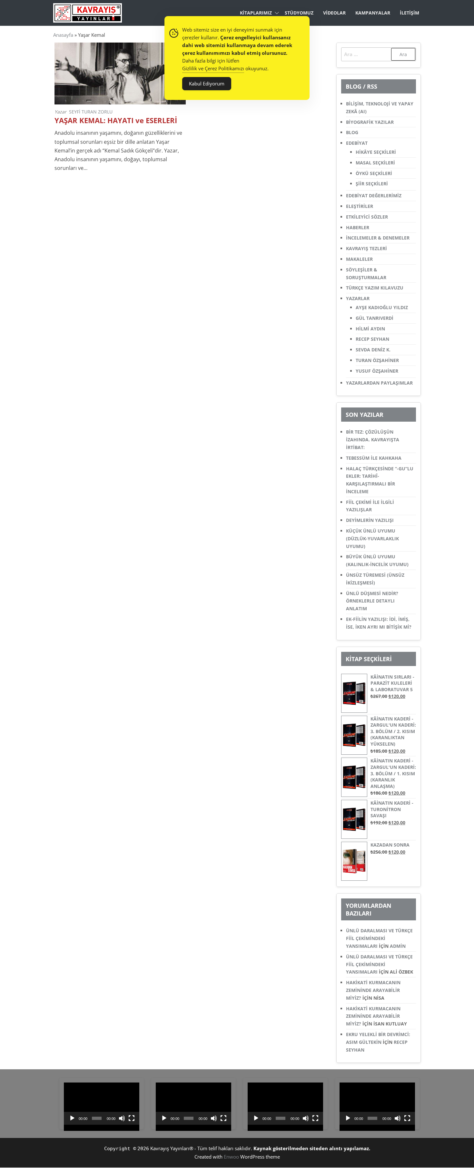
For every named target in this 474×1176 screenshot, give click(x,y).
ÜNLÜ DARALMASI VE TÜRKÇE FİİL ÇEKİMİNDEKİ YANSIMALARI (379, 938)
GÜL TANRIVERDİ (374, 318)
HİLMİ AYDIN (370, 329)
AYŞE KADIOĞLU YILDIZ (382, 307)
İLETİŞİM (409, 13)
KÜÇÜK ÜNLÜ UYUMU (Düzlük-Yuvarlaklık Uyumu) (372, 538)
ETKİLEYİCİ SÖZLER (367, 217)
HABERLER (357, 227)
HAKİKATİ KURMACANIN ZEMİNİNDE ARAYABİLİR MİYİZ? (373, 990)
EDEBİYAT (357, 143)
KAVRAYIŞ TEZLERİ (366, 248)
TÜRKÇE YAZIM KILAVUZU (374, 288)
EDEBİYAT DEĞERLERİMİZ (373, 195)
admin (398, 946)
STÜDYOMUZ (299, 13)
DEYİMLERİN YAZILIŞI (370, 520)
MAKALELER (359, 259)
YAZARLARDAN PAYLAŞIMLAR (379, 383)
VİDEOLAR (334, 13)
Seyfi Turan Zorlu (91, 112)
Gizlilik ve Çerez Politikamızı (213, 68)
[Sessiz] (122, 1118)
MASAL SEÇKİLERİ (375, 163)
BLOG (352, 132)
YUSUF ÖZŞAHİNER (377, 371)
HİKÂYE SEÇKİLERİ (376, 152)
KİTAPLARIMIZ (256, 13)
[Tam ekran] (131, 1118)
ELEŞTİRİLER (359, 206)
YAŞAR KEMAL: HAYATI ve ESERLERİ (115, 120)
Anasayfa (63, 35)
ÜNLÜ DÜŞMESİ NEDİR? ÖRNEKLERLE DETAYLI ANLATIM (372, 601)
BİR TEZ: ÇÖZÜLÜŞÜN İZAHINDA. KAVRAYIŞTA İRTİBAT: (372, 439)
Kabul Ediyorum (206, 83)
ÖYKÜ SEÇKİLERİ (374, 173)
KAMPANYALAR (372, 13)
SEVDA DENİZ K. (373, 350)
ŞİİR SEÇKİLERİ (372, 184)
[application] (101, 1104)
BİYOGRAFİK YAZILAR (370, 122)
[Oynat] (72, 1118)
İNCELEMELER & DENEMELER (378, 238)
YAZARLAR (358, 298)
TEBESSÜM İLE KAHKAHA (373, 458)
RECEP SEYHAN (372, 339)
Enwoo (231, 1156)
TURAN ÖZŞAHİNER (377, 360)
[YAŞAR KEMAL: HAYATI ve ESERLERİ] (120, 73)
